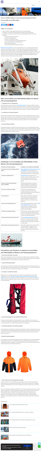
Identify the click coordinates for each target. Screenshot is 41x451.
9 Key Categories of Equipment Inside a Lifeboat (19, 404)
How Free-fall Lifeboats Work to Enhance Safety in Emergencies (22, 412)
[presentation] (5, 406)
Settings (27, 447)
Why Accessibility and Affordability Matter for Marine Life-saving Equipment (17, 31)
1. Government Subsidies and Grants (11, 36)
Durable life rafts (24, 175)
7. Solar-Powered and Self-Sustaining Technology (13, 44)
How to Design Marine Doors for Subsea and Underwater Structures (22, 419)
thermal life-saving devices (29, 217)
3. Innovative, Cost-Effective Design (11, 39)
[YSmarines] (2, 1)
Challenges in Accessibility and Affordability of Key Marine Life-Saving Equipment (18, 32)
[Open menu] (39, 2)
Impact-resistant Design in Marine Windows (18, 427)
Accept (27, 445)
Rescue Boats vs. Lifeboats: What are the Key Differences (20, 435)
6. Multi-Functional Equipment (10, 43)
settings (9, 448)
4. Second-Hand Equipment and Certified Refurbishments (15, 40)
